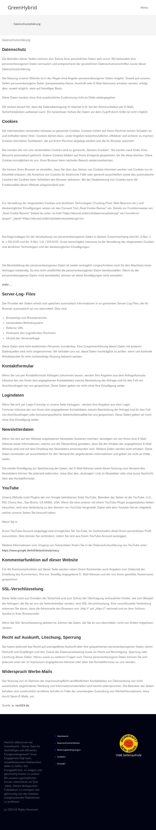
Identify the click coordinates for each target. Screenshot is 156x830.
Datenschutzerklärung (27, 24)
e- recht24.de (20, 705)
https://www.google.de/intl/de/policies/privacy (30, 550)
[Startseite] (9, 24)
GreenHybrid (22, 7)
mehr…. (7, 284)
